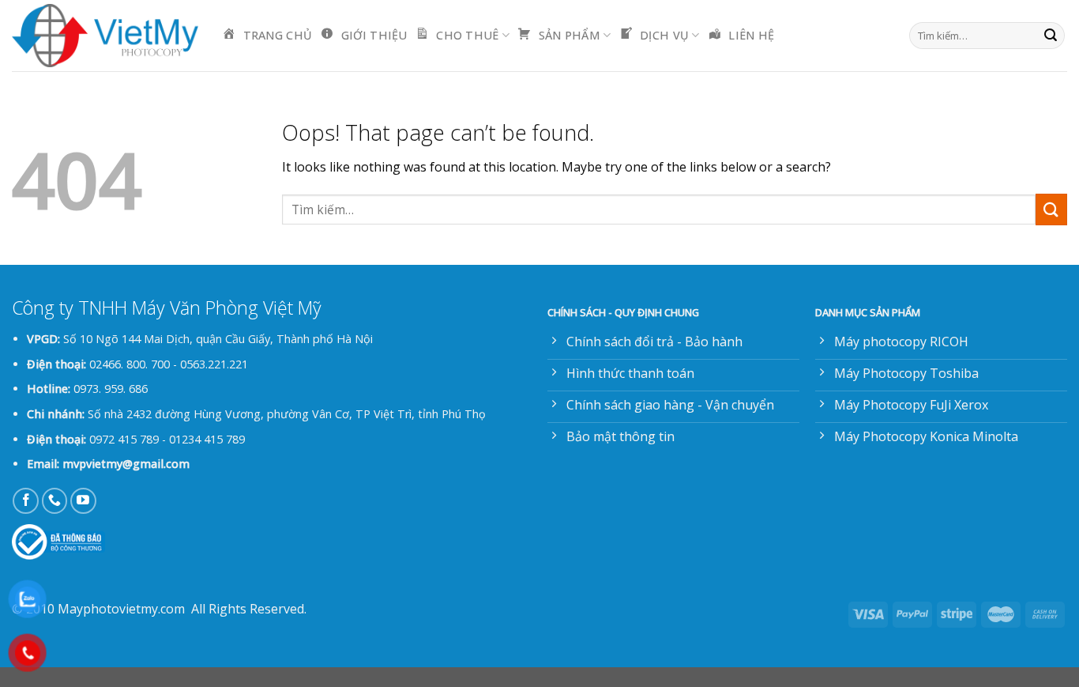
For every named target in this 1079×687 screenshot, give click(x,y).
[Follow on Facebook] (26, 501)
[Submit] (1050, 35)
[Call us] (55, 501)
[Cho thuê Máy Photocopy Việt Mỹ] (105, 35)
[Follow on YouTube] (83, 501)
